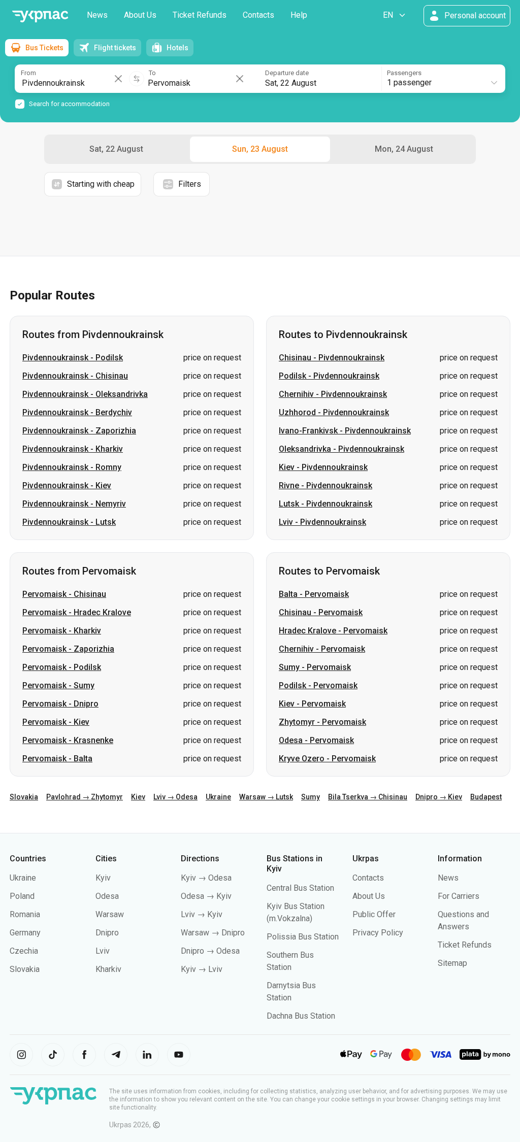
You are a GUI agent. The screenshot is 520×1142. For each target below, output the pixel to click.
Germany (25, 932)
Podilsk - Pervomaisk (318, 685)
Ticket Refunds (199, 15)
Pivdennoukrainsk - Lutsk (69, 522)
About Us (140, 15)
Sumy (310, 797)
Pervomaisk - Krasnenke (67, 740)
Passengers (404, 73)
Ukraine (218, 797)
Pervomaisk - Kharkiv (61, 630)
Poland (22, 896)
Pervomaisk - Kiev (55, 722)
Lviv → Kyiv (201, 914)
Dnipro (107, 932)
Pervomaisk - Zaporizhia (68, 649)
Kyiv (103, 878)
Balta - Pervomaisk (314, 594)
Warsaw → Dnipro (213, 932)
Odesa (107, 896)
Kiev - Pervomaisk (312, 704)
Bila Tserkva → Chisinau (367, 797)
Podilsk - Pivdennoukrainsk (329, 376)
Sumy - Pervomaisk (315, 667)
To (152, 73)
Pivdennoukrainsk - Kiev (66, 485)
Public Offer (374, 914)
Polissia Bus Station (303, 937)
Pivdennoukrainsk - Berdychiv (77, 412)
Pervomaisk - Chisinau (64, 594)
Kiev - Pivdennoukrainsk (323, 467)
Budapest (486, 797)
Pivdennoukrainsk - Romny (71, 467)
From (28, 73)
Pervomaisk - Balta (57, 758)
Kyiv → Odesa (206, 878)
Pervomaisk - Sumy (58, 685)
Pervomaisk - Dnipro (60, 704)
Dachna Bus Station (301, 1016)
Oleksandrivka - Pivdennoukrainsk (341, 449)
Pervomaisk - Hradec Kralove (76, 612)
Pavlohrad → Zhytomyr (84, 797)
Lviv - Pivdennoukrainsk (322, 522)
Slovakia (24, 797)
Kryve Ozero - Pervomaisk (327, 758)
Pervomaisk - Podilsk (61, 667)
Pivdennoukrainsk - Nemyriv (74, 504)
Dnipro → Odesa (210, 951)
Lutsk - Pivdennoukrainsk (325, 504)
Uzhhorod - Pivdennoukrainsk (334, 412)
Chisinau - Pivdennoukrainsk (331, 357)
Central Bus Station (300, 888)
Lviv (102, 951)
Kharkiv (108, 969)
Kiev (138, 797)
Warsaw (109, 914)
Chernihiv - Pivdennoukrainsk (333, 394)
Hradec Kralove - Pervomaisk (333, 630)
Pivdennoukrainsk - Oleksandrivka (85, 394)
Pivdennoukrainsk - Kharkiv (72, 449)
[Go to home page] (40, 16)
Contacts (258, 15)
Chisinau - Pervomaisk (321, 612)
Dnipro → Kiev (438, 797)
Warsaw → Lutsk (266, 797)
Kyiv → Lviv (201, 969)
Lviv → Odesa (175, 797)
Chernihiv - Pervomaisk (322, 649)
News (97, 15)
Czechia (24, 951)
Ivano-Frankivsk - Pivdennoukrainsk (345, 430)
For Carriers (458, 896)
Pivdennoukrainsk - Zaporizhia (79, 430)
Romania (25, 914)
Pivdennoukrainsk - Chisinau (75, 376)
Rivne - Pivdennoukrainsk (325, 485)
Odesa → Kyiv (206, 896)
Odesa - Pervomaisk (316, 740)
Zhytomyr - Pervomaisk (322, 722)
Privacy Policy (377, 932)
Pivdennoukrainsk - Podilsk (72, 357)
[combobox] (442, 78)
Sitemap (452, 963)
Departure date (287, 73)
